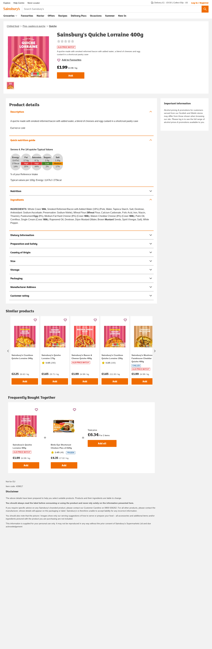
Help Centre (18, 3)
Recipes (62, 15)
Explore (6, 3)
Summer (110, 15)
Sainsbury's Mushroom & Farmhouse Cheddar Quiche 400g (144, 358)
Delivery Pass (79, 16)
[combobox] (111, 9)
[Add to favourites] (35, 320)
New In (122, 15)
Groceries (9, 15)
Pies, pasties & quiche (34, 26)
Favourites (27, 15)
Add (70, 75)
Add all (102, 443)
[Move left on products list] (8, 351)
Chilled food (13, 26)
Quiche (53, 26)
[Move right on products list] (154, 351)
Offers (51, 15)
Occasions (96, 15)
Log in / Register (200, 2)
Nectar (40, 15)
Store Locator (33, 3)
